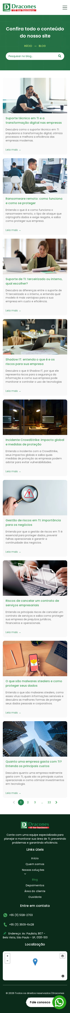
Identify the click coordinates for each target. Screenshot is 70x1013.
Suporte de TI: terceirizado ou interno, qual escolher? (34, 281)
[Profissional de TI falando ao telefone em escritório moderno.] (35, 95)
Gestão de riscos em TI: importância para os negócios (33, 522)
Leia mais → (13, 150)
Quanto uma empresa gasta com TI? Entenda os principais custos (34, 763)
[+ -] (35, 965)
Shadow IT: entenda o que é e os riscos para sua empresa (30, 361)
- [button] (7, 960)
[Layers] (62, 955)
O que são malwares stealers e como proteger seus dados (34, 683)
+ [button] (7, 955)
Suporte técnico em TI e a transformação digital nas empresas (34, 120)
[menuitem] (35, 859)
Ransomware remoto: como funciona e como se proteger (34, 200)
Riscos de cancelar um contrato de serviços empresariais (32, 603)
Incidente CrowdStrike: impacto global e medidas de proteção (35, 442)
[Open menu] (65, 7)
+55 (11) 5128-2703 (21, 915)
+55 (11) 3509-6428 (21, 924)
